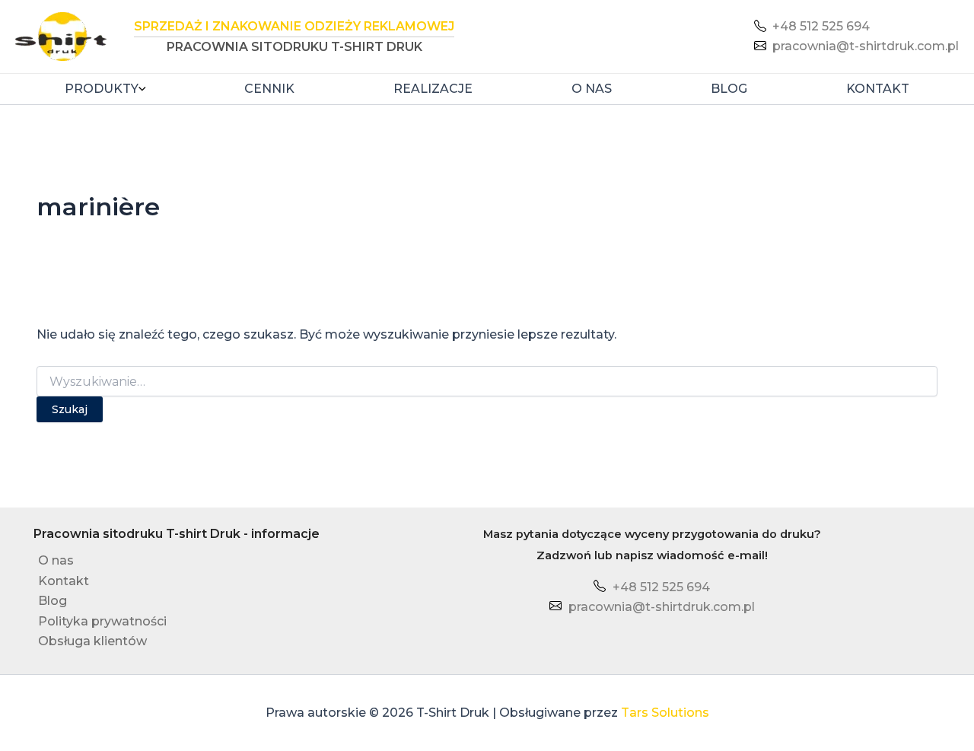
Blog (729, 88)
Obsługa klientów (92, 641)
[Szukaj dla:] (487, 382)
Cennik (269, 88)
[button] (142, 89)
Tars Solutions (665, 712)
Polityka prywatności (102, 621)
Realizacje (433, 88)
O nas (591, 88)
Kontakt (877, 88)
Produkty (101, 88)
